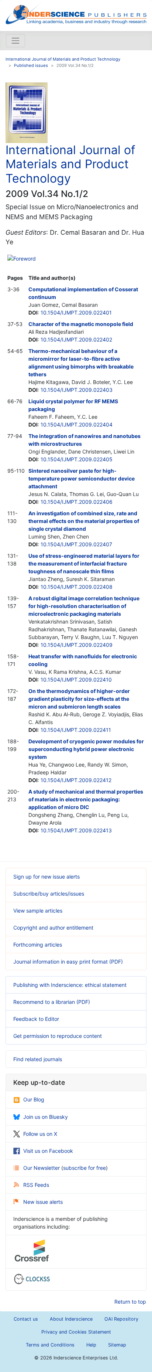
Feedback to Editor (36, 1019)
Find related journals (37, 1059)
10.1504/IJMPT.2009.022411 (76, 730)
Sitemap (117, 1345)
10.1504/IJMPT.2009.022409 (77, 645)
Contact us (26, 1319)
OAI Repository (121, 1319)
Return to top (130, 1301)
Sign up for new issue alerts (46, 876)
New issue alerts (43, 1202)
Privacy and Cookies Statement (76, 1332)
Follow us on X (40, 1134)
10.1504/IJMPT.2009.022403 (77, 390)
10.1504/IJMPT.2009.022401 (76, 312)
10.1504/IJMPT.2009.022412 (76, 780)
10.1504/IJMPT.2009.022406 (77, 502)
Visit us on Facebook (48, 1151)
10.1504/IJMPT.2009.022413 (76, 830)
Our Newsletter (42, 1168)
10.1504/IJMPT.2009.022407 (76, 544)
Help (91, 1345)
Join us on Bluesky (45, 1117)
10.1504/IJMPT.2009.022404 (77, 424)
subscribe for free (84, 1168)
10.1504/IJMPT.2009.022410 (76, 679)
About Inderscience (71, 1319)
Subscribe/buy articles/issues (48, 893)
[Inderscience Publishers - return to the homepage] (76, 12)
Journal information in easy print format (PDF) (68, 961)
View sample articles (37, 910)
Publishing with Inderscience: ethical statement (70, 985)
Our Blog (33, 1099)
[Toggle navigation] (15, 40)
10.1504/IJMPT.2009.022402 (76, 339)
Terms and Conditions (50, 1345)
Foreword (24, 258)
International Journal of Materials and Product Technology (63, 59)
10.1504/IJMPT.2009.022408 (77, 587)
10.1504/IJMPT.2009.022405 (77, 459)
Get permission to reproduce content (57, 1036)
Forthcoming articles (37, 944)
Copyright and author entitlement (53, 927)
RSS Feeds (36, 1185)
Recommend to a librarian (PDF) (51, 1002)
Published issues (31, 65)
